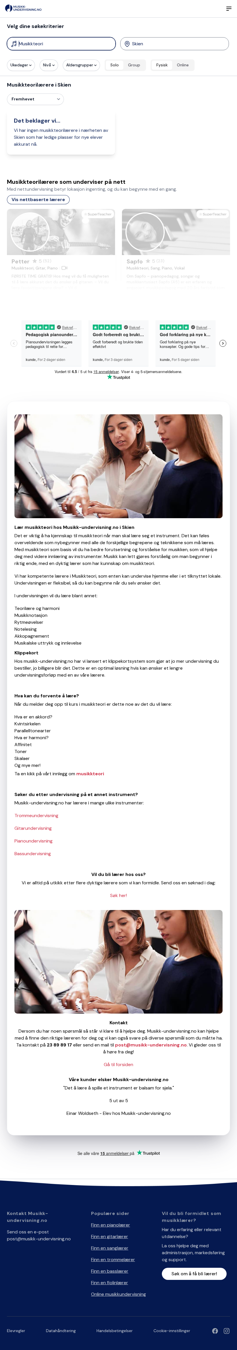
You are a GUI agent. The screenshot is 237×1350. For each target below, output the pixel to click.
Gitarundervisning (33, 828)
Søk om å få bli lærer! (194, 1274)
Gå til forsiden (118, 1064)
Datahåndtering (61, 1330)
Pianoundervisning (33, 841)
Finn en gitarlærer (109, 1236)
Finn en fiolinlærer (109, 1283)
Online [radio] (183, 65)
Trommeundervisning (36, 815)
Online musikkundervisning (118, 1294)
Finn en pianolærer (110, 1225)
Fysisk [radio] (162, 65)
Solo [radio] (114, 65)
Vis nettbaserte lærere (38, 199)
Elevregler (16, 1330)
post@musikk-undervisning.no (39, 1239)
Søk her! (118, 895)
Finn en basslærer (109, 1271)
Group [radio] (134, 65)
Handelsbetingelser (115, 1330)
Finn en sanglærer (109, 1248)
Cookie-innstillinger (171, 1330)
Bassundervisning (32, 854)
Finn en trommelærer (113, 1260)
